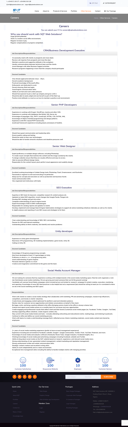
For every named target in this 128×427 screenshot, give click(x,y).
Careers (15, 404)
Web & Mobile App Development (49, 399)
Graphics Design (44, 395)
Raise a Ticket (17, 412)
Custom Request (110, 3)
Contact (97, 11)
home (96, 18)
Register (42, 412)
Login (41, 408)
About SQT (16, 395)
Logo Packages (70, 404)
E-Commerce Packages (73, 399)
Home (14, 391)
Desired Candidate (19, 74)
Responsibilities (18, 292)
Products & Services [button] (60, 11)
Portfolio (15, 399)
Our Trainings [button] (111, 11)
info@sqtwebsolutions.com (16, 4)
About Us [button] (46, 11)
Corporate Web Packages (74, 395)
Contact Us (16, 408)
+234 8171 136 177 (13, 1)
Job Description (17, 274)
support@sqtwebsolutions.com (34, 4)
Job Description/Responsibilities (23, 53)
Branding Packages (72, 408)
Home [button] (37, 11)
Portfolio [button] (74, 11)
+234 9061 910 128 (25, 1)
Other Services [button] (86, 11)
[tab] (64, 74)
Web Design (43, 391)
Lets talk (94, 3)
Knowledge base (18, 416)
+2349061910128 (105, 407)
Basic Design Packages (73, 391)
